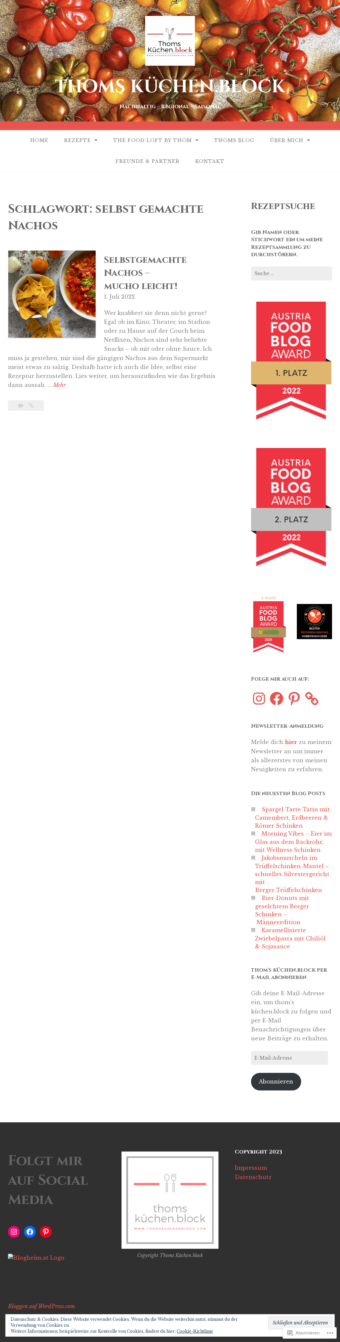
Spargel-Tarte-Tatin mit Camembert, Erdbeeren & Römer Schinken (292, 817)
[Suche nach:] (291, 273)
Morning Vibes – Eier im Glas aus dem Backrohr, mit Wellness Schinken (293, 841)
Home (39, 140)
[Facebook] (277, 699)
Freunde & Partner (148, 161)
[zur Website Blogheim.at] (36, 1257)
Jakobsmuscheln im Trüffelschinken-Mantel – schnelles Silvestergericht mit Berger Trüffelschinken (292, 874)
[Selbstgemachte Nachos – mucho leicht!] (31, 405)
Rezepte (77, 140)
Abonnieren (276, 1081)
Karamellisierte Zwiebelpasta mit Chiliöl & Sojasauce (290, 938)
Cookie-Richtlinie (195, 1331)
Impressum (251, 1167)
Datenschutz (253, 1177)
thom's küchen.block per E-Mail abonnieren (289, 973)
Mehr (59, 385)
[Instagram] (259, 699)
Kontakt (209, 161)
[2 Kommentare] (21, 405)
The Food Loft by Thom (152, 140)
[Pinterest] (294, 699)
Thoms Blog (234, 140)
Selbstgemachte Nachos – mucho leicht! (145, 273)
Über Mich (286, 140)
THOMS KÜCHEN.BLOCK (170, 87)
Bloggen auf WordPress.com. (42, 1306)
